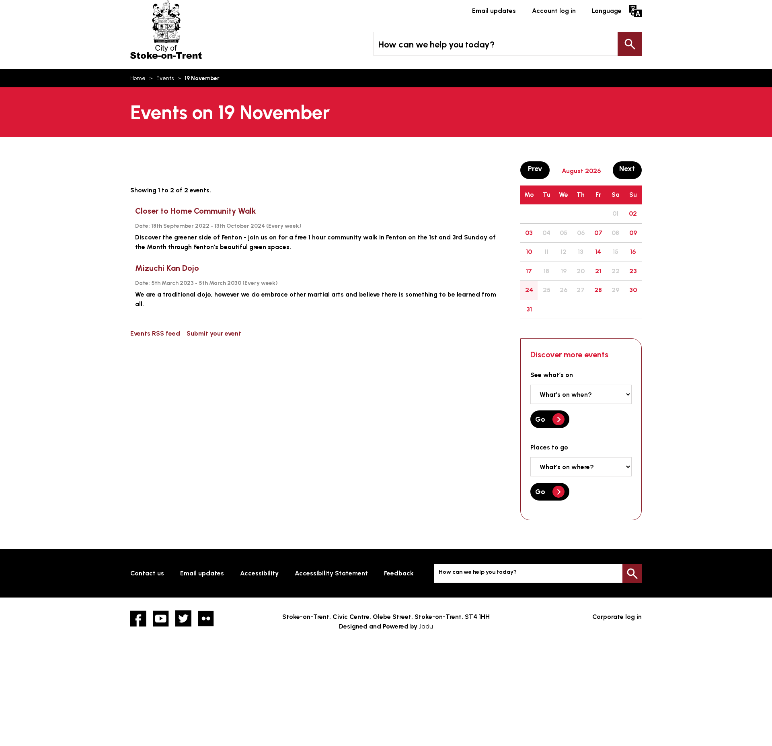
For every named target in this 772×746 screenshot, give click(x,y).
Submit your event (214, 333)
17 (529, 271)
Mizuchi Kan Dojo (167, 268)
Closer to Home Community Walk (195, 211)
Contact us (147, 573)
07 (598, 233)
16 (633, 252)
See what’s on (551, 375)
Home (138, 78)
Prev (538, 168)
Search (630, 44)
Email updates (494, 10)
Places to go (549, 447)
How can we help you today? (436, 44)
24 (529, 290)
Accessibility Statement (331, 573)
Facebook (138, 618)
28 (598, 290)
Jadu (426, 626)
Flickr (206, 618)
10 (529, 252)
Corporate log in (617, 616)
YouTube (161, 618)
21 (598, 271)
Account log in (554, 10)
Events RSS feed (155, 333)
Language (607, 10)
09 (633, 233)
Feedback (399, 573)
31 (529, 309)
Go (540, 419)
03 (529, 233)
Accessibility (259, 573)
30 (633, 290)
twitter (183, 618)
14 (598, 252)
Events (165, 78)
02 (633, 213)
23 (633, 271)
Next (630, 168)
